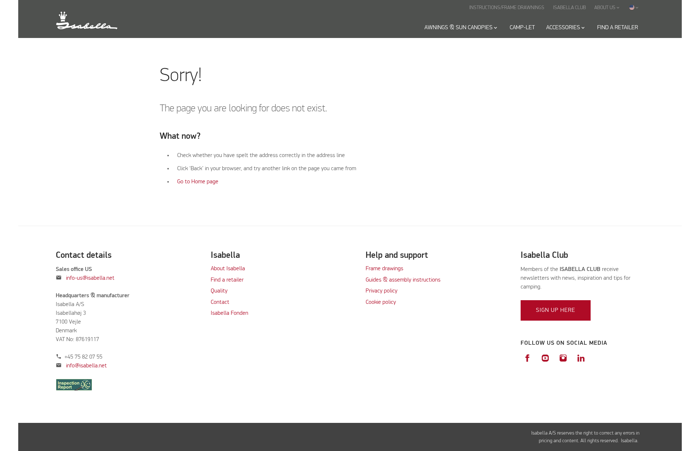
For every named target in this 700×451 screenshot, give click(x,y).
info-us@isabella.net (90, 278)
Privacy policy (381, 291)
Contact (220, 302)
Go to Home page (197, 182)
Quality (219, 291)
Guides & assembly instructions (403, 280)
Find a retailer (227, 280)
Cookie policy (381, 302)
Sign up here (555, 310)
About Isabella (228, 269)
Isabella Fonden (229, 313)
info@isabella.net (86, 366)
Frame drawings (384, 269)
